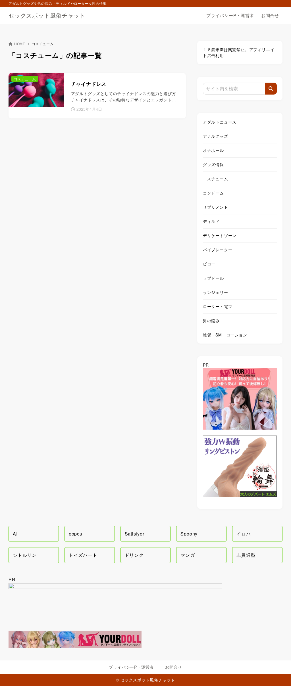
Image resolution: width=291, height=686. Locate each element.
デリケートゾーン (219, 235)
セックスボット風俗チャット (47, 15)
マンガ (187, 555)
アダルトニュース (219, 122)
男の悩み (211, 320)
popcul (76, 533)
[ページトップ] (278, 673)
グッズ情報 (213, 164)
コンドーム (213, 193)
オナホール (213, 150)
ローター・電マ (217, 306)
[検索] (271, 89)
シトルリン (25, 555)
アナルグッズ (215, 136)
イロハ (243, 533)
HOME (19, 43)
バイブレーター (217, 249)
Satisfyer (134, 533)
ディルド (211, 221)
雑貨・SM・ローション (225, 335)
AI (15, 533)
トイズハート (83, 555)
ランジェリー (215, 292)
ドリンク (134, 555)
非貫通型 (245, 555)
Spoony (189, 533)
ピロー (209, 264)
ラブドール (213, 278)
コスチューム (215, 178)
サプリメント (215, 207)
